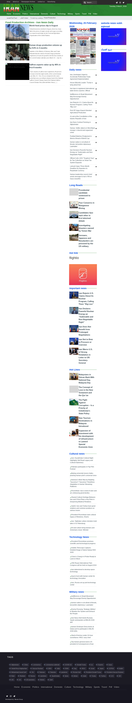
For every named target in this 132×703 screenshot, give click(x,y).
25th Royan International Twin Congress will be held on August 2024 (83, 564)
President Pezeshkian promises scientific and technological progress (83, 542)
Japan (102, 668)
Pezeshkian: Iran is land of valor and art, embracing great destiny (83, 492)
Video (95, 14)
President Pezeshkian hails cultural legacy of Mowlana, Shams (83, 516)
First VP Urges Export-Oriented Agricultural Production (81, 112)
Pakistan (42, 672)
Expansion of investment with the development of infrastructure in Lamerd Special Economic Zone (86, 439)
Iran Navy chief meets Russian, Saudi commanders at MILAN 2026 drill (82, 620)
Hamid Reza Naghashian (19, 668)
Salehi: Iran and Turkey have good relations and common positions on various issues (82, 508)
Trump (94, 676)
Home (9, 14)
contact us (41, 2)
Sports (77, 14)
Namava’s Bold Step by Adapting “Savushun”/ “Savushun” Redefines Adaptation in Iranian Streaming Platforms (82, 483)
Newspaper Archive (28, 2)
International (34, 14)
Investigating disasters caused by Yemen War (86, 228)
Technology (61, 14)
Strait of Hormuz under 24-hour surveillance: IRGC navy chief (81, 636)
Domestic (44, 14)
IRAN (66, 668)
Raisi (12, 676)
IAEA (49, 668)
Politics (25, 14)
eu (92, 664)
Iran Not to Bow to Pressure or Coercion (86, 342)
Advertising (51, 2)
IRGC (83, 668)
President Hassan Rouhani (114, 672)
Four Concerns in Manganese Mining (86, 205)
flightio (74, 258)
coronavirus (37, 664)
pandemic (64, 672)
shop (8, 2)
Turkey (103, 676)
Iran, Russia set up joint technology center (83, 584)
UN (12, 679)
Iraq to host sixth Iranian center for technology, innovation (82, 577)
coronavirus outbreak (52, 664)
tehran (75, 676)
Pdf (89, 14)
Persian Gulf (76, 672)
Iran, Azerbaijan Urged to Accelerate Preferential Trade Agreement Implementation (80, 77)
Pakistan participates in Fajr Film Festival (82, 468)
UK (120, 676)
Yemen (42, 679)
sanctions (43, 676)
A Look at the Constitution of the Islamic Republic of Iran (81, 118)
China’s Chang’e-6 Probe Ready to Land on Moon (83, 558)
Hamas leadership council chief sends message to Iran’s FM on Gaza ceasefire (81, 176)
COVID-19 (68, 664)
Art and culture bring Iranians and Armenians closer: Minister (82, 529)
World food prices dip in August (43, 25)
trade (84, 676)
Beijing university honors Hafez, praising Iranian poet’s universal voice (83, 474)
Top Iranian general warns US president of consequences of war (82, 643)
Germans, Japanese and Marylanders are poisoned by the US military (86, 240)
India (58, 668)
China (26, 664)
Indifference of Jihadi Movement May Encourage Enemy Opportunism (81, 96)
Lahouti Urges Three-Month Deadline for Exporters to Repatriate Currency (79, 168)
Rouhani (22, 676)
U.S (112, 676)
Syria (66, 676)
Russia (32, 676)
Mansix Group (19, 699)
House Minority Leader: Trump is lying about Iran (81, 84)
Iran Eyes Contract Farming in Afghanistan (80, 123)
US (20, 679)
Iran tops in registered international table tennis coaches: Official (82, 90)
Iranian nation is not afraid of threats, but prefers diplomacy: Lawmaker (80, 144)
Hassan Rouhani (37, 668)
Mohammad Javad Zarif (18, 672)
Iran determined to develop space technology (82, 571)
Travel (84, 14)
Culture (52, 14)
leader (121, 668)
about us (16, 2)
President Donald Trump (93, 672)
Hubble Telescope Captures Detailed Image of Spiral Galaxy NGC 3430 (83, 550)
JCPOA (111, 668)
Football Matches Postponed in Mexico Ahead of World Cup (81, 137)
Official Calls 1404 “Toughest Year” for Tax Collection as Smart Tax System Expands (82, 160)
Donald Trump (81, 664)
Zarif (51, 679)
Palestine (53, 672)
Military (70, 14)
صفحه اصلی (24, 18)
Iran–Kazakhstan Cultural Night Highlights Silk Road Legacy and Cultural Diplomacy (81, 460)
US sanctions (30, 679)
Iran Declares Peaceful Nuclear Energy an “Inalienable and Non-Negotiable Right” (81, 152)
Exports (100, 664)
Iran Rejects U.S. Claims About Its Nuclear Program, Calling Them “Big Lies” (81, 105)
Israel (92, 668)
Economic (16, 14)
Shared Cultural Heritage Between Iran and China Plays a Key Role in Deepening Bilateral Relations (82, 499)
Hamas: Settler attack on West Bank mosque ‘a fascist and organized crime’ (82, 130)
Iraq (75, 668)
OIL (33, 672)
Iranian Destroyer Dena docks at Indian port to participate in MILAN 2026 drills (82, 629)
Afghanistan (15, 664)
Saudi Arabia (55, 676)
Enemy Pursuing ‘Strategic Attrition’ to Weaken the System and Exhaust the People (83, 611)
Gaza (110, 664)
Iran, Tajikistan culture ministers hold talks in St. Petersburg (83, 522)
